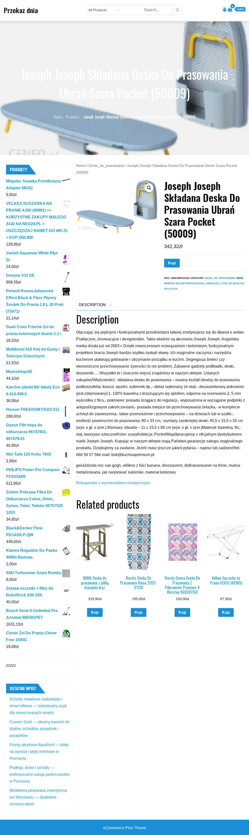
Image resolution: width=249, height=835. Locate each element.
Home (81, 166)
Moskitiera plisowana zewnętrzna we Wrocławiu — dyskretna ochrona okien (38, 797)
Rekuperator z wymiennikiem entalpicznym (113, 483)
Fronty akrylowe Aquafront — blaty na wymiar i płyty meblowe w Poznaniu (39, 751)
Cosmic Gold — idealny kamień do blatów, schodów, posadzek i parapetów (39, 729)
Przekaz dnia (21, 10)
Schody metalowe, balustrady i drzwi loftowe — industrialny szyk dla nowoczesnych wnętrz (38, 706)
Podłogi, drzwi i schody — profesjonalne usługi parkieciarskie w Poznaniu (39, 774)
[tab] (94, 304)
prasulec (213, 283)
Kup (172, 263)
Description (92, 305)
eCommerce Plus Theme (124, 828)
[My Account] (224, 9)
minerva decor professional (184, 283)
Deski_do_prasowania (106, 166)
